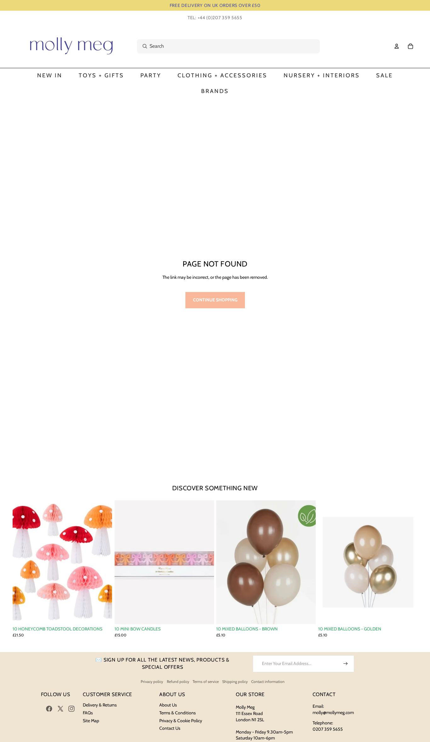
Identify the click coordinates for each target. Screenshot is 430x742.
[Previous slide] (22, 562)
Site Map (91, 720)
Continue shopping (215, 300)
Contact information (268, 681)
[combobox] (221, 46)
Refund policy (178, 681)
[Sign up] (345, 663)
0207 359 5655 (328, 729)
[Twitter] (60, 708)
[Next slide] (102, 562)
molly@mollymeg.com (333, 712)
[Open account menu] (397, 46)
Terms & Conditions (177, 713)
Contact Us (169, 728)
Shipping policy (235, 681)
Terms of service (206, 681)
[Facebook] (49, 708)
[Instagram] (71, 708)
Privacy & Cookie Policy (180, 720)
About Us (168, 705)
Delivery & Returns (100, 705)
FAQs (88, 713)
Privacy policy (152, 681)
